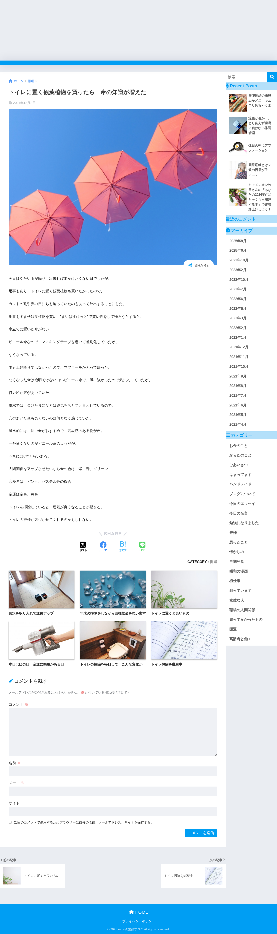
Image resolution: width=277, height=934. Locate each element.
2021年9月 (237, 376)
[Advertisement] (130, 30)
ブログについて (242, 494)
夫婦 (233, 533)
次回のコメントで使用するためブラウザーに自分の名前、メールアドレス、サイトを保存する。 (84, 822)
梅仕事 (234, 581)
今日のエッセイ (242, 504)
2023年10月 (238, 260)
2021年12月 (238, 347)
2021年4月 (237, 424)
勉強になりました (244, 523)
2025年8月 (237, 241)
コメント (18, 704)
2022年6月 (237, 299)
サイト (14, 803)
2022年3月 (237, 318)
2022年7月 (237, 289)
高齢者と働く (240, 639)
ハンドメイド (240, 484)
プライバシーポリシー (138, 921)
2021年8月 (237, 386)
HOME (141, 912)
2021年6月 (237, 405)
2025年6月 (237, 250)
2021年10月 (238, 367)
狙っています (240, 591)
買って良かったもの (246, 619)
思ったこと (238, 542)
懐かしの (236, 552)
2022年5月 (237, 309)
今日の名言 (238, 513)
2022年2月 (237, 328)
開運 (213, 562)
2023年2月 (237, 270)
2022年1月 (237, 338)
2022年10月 (238, 280)
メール (16, 783)
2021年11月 (238, 357)
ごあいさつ (238, 465)
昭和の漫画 (238, 571)
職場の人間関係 (242, 610)
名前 (15, 763)
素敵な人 (236, 600)
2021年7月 (237, 395)
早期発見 (236, 562)
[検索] (272, 77)
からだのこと (240, 455)
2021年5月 (237, 415)
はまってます (240, 475)
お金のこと (238, 446)
